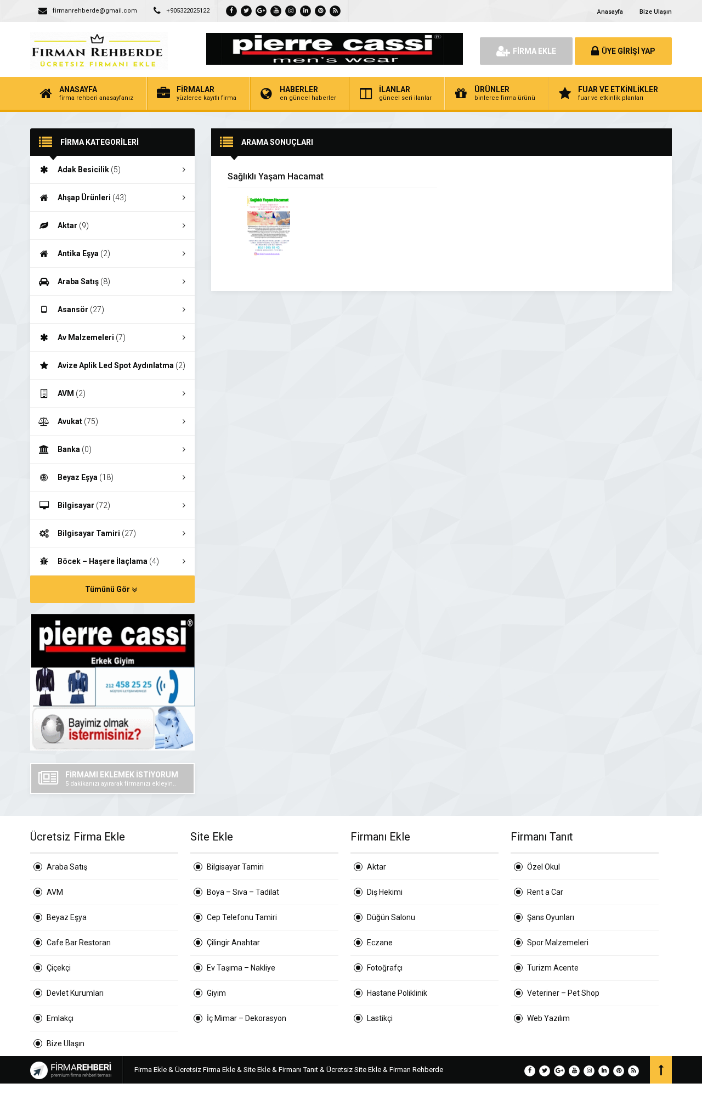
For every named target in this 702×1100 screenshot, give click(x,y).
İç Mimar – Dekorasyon (246, 1018)
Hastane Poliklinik (397, 993)
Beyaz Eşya (86, 477)
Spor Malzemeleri (557, 942)
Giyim (216, 993)
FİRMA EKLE (534, 51)
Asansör (81, 309)
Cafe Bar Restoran (79, 942)
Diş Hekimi (385, 892)
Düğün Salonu (391, 917)
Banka (75, 449)
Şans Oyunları (550, 917)
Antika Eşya (84, 253)
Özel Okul (543, 866)
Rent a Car (545, 892)
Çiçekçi (59, 967)
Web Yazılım (548, 1018)
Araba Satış (84, 281)
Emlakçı (60, 1018)
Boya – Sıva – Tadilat (243, 892)
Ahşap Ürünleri (92, 197)
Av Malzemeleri (92, 337)
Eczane (380, 942)
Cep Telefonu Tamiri (242, 917)
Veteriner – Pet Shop (563, 993)
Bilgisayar (84, 505)
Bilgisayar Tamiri (97, 533)
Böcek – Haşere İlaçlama (108, 561)
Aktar (73, 225)
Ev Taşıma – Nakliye (241, 967)
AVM (72, 393)
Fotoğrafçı (385, 967)
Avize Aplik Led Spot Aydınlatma (121, 365)
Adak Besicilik (89, 169)
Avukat (78, 421)
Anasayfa (610, 11)
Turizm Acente (553, 967)
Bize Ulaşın (655, 11)
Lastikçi (380, 1018)
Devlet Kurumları (75, 993)
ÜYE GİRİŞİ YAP (628, 51)
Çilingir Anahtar (233, 942)
